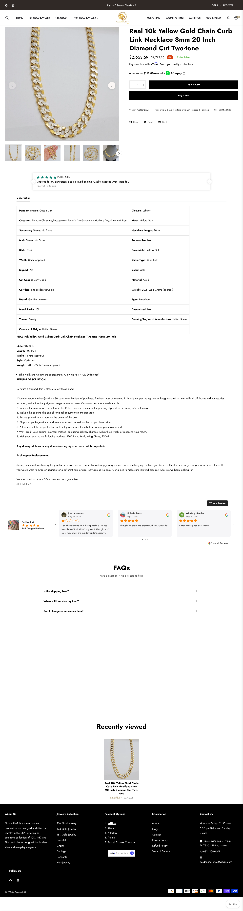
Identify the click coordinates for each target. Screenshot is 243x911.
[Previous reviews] (33, 181)
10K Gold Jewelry (66, 823)
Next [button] (111, 85)
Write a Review (217, 503)
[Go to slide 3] (147, 539)
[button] (8, 17)
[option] (62, 84)
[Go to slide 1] (142, 539)
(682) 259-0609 (211, 851)
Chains (60, 846)
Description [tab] (23, 198)
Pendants (62, 857)
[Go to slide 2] (145, 539)
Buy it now (183, 95)
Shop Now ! (130, 5)
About (155, 823)
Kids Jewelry (63, 862)
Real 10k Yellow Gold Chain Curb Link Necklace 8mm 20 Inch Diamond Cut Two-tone (122, 788)
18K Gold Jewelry (66, 834)
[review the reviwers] (108, 514)
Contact (156, 834)
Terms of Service (161, 851)
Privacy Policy (160, 840)
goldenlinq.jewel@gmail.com (216, 862)
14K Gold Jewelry (66, 829)
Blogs (155, 829)
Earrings (61, 851)
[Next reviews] (209, 181)
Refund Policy (159, 846)
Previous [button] (12, 85)
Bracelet (61, 840)
